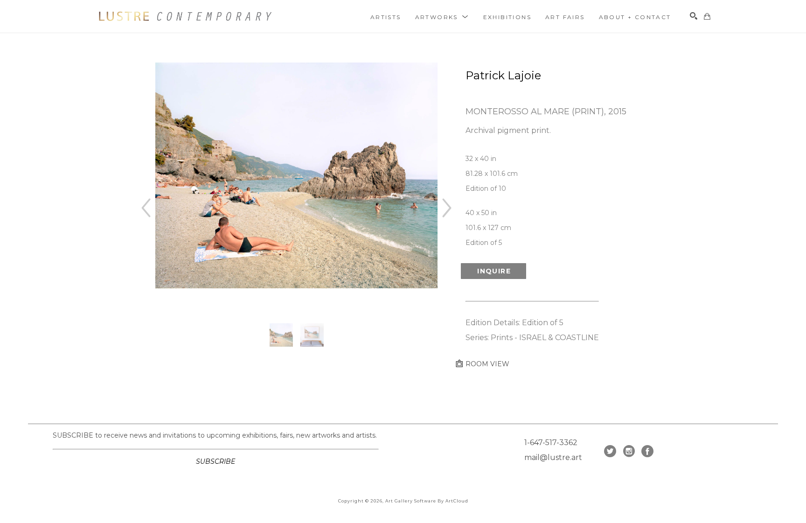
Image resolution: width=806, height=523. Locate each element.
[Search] (693, 16)
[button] (442, 17)
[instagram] (629, 451)
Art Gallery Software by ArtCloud (426, 500)
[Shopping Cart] (707, 16)
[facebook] (647, 451)
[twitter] (610, 451)
